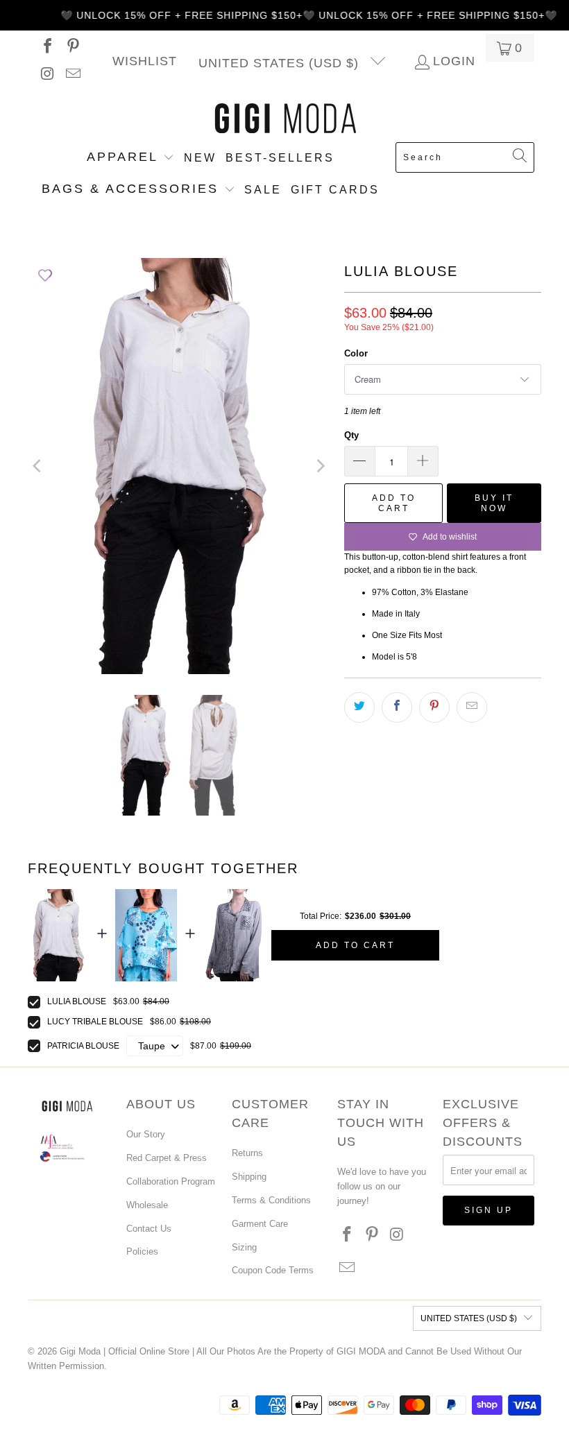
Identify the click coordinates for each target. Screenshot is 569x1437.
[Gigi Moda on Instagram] (46, 76)
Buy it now (494, 503)
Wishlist (144, 61)
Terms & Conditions (271, 1200)
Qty (351, 435)
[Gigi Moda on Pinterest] (72, 48)
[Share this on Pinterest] (434, 707)
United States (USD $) (280, 63)
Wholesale (147, 1205)
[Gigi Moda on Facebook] (46, 48)
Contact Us (148, 1228)
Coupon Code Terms (273, 1270)
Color (356, 353)
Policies (142, 1251)
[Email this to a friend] (472, 707)
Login (454, 62)
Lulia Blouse (76, 1001)
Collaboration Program (170, 1181)
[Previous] (38, 466)
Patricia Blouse (83, 1046)
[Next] (320, 466)
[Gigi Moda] (285, 119)
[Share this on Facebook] (397, 707)
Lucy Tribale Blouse (95, 1021)
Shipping (249, 1176)
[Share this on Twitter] (359, 707)
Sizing (244, 1247)
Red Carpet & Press (166, 1158)
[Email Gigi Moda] (72, 76)
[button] (130, 158)
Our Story (145, 1134)
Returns (247, 1153)
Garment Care (260, 1224)
